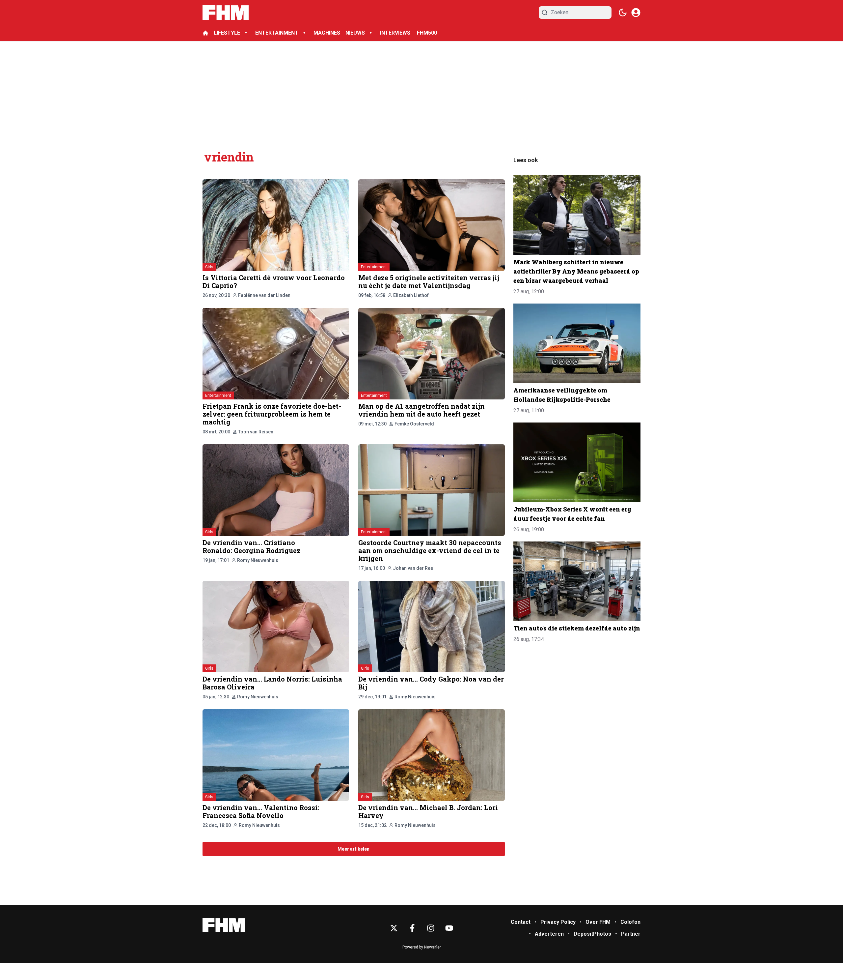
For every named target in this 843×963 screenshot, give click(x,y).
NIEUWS (355, 33)
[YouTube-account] (449, 928)
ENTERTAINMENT (276, 33)
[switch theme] (622, 12)
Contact (520, 922)
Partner (630, 934)
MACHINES (326, 33)
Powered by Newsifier (421, 947)
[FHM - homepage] (226, 12)
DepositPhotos (592, 934)
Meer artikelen (353, 849)
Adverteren (549, 934)
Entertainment (374, 267)
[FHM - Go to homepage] (224, 925)
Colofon (630, 922)
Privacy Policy (558, 922)
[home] (205, 33)
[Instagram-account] (431, 928)
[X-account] (394, 928)
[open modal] (635, 12)
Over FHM (598, 922)
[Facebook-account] (412, 928)
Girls (209, 267)
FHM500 (427, 33)
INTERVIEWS (396, 33)
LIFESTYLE (227, 33)
